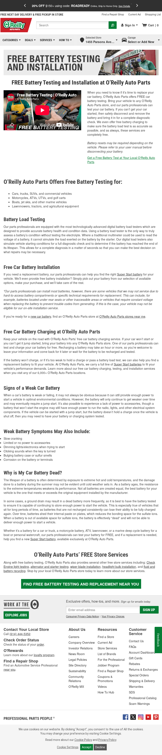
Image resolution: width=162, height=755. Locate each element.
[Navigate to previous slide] (25, 5)
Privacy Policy (107, 740)
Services (45, 40)
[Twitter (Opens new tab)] (133, 717)
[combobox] (72, 25)
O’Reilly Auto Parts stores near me (122, 316)
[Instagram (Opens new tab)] (140, 717)
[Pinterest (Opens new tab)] (156, 717)
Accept (86, 747)
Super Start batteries (128, 364)
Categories (9, 40)
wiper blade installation (85, 566)
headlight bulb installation (119, 566)
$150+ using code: (81, 6)
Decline (100, 747)
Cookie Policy (83, 740)
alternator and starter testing (50, 566)
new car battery (41, 316)
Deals (28, 40)
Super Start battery (129, 274)
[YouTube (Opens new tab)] (148, 717)
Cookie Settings (67, 747)
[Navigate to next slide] (137, 5)
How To (63, 40)
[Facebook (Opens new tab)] (125, 717)
